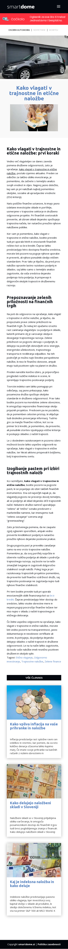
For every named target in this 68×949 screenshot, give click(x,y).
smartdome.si (26, 944)
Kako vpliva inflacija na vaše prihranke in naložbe (34, 726)
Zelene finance (53, 661)
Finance (14, 732)
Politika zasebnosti (49, 944)
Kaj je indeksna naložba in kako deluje (32, 884)
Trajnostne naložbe (32, 661)
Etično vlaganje (24, 657)
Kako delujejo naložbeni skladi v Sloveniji (30, 805)
